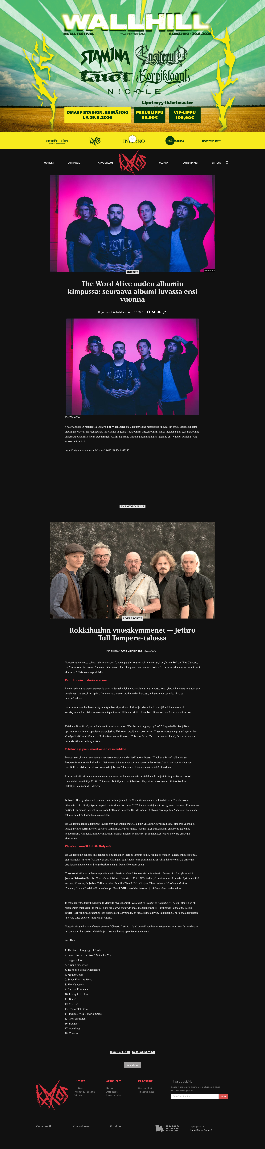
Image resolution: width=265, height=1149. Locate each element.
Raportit (111, 1088)
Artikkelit (112, 1091)
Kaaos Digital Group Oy (202, 1130)
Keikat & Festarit (85, 1091)
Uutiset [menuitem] (49, 163)
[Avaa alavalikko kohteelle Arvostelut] (115, 163)
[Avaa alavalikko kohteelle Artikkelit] (84, 163)
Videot (79, 1095)
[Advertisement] (132, 476)
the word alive (132, 506)
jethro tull (120, 1052)
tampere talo (143, 1052)
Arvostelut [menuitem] (105, 163)
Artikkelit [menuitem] (75, 163)
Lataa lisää (132, 1065)
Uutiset (132, 272)
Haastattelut (114, 1095)
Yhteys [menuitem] (216, 163)
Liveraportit (132, 618)
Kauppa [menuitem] (163, 163)
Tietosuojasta (146, 1091)
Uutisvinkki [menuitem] (190, 163)
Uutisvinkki (145, 1088)
